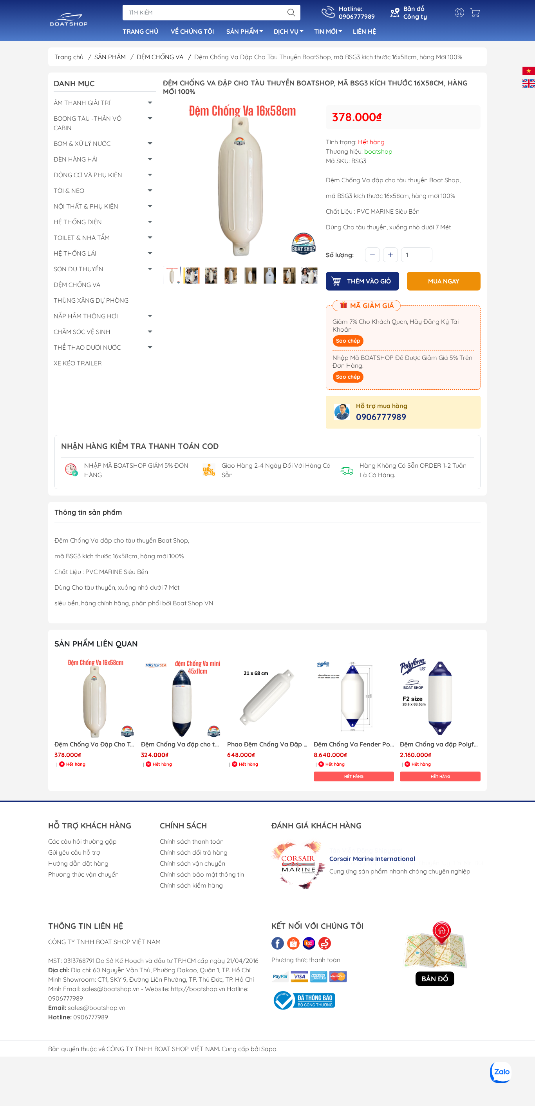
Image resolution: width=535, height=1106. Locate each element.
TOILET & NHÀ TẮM (82, 238)
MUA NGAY (443, 281)
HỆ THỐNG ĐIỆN (78, 222)
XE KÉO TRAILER (78, 363)
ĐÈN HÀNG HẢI (76, 159)
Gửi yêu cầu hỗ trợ (74, 852)
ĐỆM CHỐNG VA (164, 57)
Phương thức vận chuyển (83, 874)
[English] (528, 83)
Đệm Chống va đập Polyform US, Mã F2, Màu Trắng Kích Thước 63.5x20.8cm (354, 744)
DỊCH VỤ (286, 31)
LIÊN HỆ (364, 31)
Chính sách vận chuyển (192, 863)
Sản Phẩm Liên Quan (96, 643)
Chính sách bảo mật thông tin (202, 874)
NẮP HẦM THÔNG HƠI (86, 316)
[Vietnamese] (528, 70)
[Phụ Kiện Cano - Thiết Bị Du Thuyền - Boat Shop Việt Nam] (68, 21)
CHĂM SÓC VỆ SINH (82, 332)
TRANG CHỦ (140, 31)
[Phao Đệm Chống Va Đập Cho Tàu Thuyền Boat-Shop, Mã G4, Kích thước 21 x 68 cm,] (181, 698)
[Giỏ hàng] (477, 12)
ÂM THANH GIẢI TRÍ (82, 103)
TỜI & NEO (69, 190)
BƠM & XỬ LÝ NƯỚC (82, 143)
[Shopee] (293, 943)
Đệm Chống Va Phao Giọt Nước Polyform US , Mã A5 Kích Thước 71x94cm (440, 744)
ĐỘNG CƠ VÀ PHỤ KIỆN (88, 175)
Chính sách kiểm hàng (191, 885)
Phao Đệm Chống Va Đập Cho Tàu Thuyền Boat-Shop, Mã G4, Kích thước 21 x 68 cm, (181, 744)
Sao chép (348, 340)
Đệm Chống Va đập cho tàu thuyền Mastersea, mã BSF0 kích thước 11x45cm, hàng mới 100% (94, 744)
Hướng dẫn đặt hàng (78, 863)
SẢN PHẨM (242, 31)
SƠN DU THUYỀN (78, 269)
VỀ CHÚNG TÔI (192, 31)
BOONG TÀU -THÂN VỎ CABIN (87, 123)
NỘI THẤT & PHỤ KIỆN (86, 206)
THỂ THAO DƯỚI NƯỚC (87, 347)
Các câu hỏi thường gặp (82, 841)
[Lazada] (309, 943)
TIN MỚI (325, 31)
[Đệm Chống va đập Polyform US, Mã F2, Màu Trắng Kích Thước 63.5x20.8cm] (354, 698)
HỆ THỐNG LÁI (75, 253)
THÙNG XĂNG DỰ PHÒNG (91, 300)
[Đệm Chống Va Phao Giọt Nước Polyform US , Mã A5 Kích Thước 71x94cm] (440, 698)
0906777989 (381, 416)
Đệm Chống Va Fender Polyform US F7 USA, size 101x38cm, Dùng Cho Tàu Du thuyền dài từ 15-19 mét (267, 744)
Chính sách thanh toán (192, 841)
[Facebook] (277, 943)
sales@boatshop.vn (96, 1008)
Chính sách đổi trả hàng (194, 852)
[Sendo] (324, 943)
